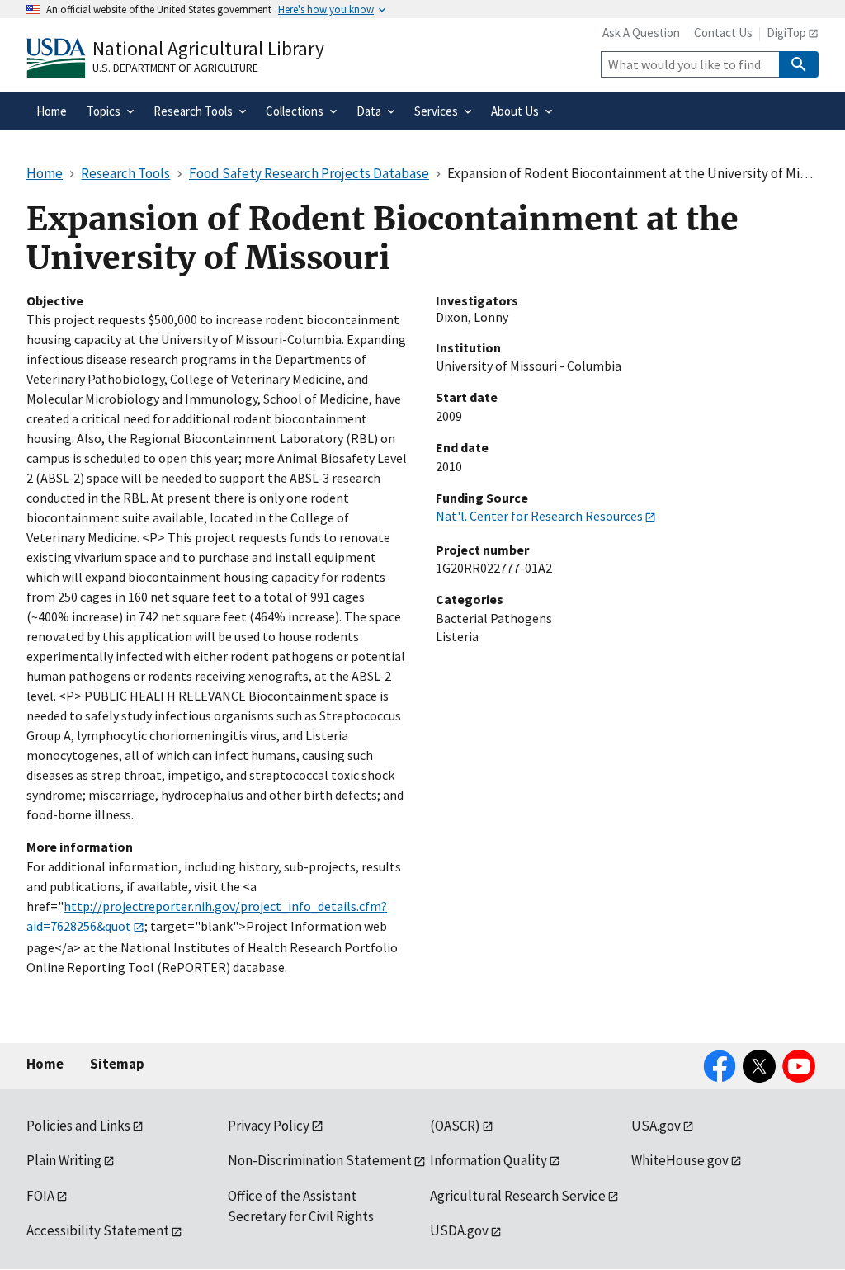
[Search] (799, 64)
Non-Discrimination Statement (320, 1160)
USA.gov (656, 1126)
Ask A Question (641, 32)
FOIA (40, 1196)
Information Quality (488, 1160)
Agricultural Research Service (518, 1196)
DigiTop (786, 32)
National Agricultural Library (208, 48)
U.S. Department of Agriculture (175, 67)
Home (45, 1064)
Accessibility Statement (97, 1230)
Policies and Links (78, 1126)
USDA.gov (459, 1230)
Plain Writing (63, 1160)
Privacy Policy (268, 1126)
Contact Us (723, 32)
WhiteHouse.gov (680, 1160)
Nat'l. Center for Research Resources (539, 516)
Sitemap (117, 1064)
